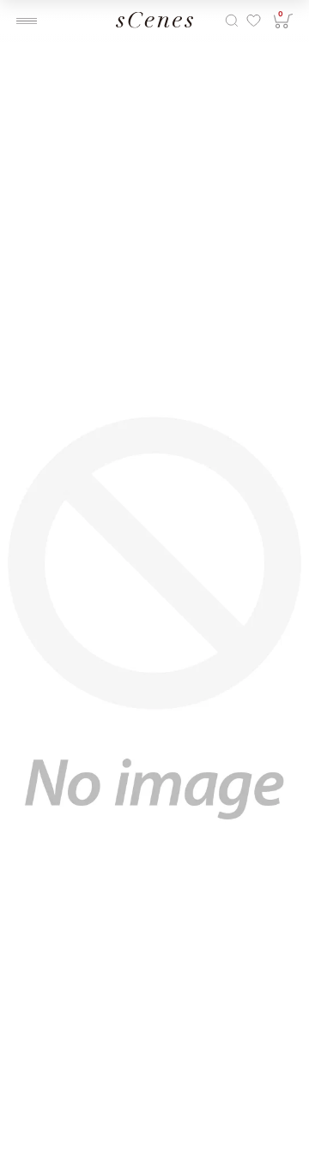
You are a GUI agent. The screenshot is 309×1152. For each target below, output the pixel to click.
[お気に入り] (252, 21)
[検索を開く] (231, 21)
